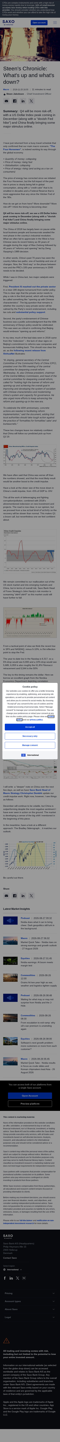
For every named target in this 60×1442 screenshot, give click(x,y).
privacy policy (43, 719)
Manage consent (30, 745)
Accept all (30, 727)
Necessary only (30, 736)
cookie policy (23, 719)
